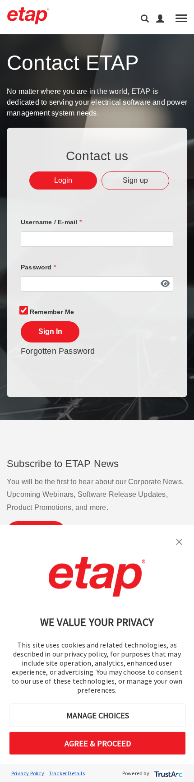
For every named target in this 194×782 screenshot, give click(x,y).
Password (38, 267)
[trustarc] (168, 773)
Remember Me (52, 311)
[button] (179, 541)
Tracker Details (67, 773)
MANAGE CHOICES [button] (97, 715)
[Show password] (165, 284)
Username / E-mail (51, 222)
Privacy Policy (27, 773)
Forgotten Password (58, 351)
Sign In (50, 331)
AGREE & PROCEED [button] (98, 743)
